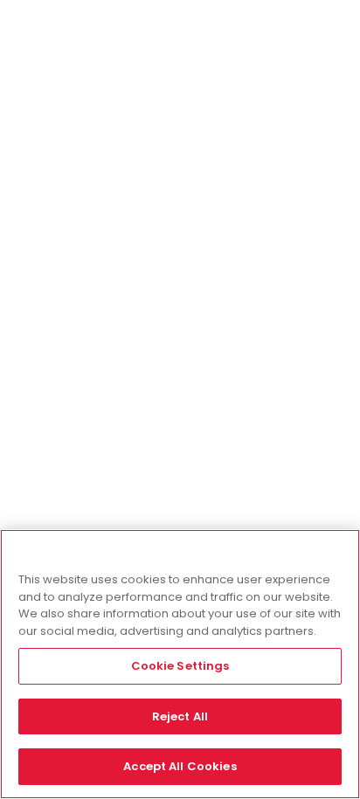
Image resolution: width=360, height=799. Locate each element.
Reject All (180, 716)
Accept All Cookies (179, 766)
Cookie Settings (180, 666)
